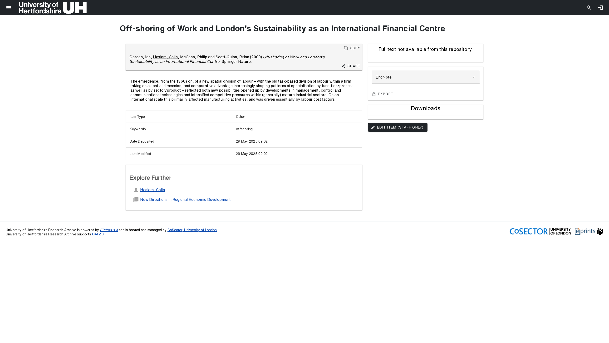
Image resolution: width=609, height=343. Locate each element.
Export (386, 94)
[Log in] (600, 7)
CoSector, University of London (192, 230)
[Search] (589, 7)
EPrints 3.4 (109, 230)
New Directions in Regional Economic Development (185, 199)
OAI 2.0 (98, 234)
